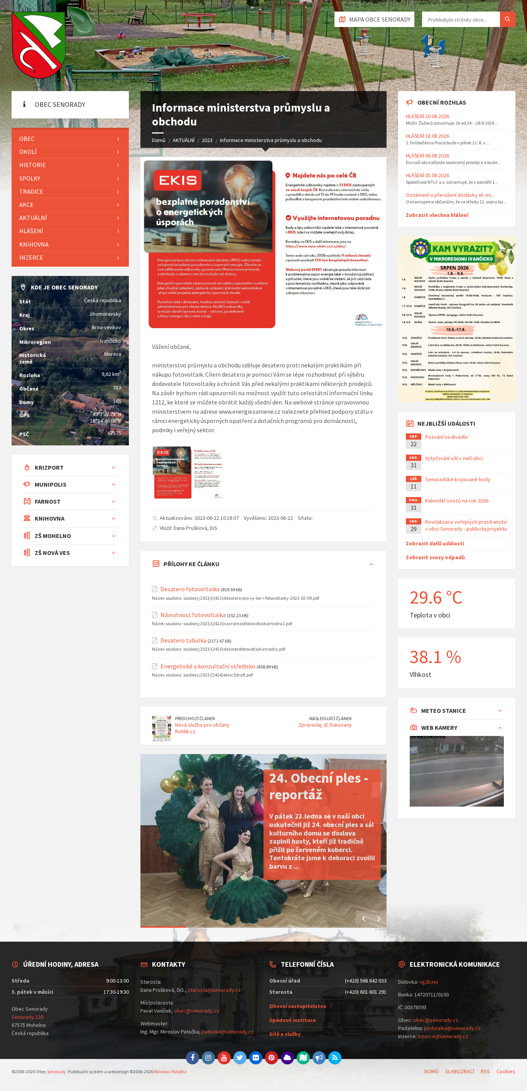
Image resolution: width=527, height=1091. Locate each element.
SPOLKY (29, 178)
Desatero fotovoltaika (190, 589)
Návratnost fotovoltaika (193, 615)
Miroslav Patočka (170, 1071)
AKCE (26, 204)
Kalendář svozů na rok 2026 (456, 500)
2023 (207, 140)
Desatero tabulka (183, 640)
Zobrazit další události (435, 543)
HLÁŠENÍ (31, 231)
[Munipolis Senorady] (319, 1057)
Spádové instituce (292, 1020)
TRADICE (31, 191)
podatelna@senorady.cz (452, 1028)
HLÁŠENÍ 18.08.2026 (427, 135)
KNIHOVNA (34, 244)
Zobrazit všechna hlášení (437, 214)
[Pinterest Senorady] (271, 1057)
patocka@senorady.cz (228, 1031)
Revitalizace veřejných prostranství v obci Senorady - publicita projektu (466, 525)
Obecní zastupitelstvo (297, 1006)
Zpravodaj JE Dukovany (325, 724)
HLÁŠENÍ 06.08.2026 (427, 155)
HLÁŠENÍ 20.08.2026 (427, 116)
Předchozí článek (195, 718)
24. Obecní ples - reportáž (318, 786)
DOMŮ (431, 1071)
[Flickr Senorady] (255, 1057)
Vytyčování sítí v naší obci (454, 458)
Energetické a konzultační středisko (207, 666)
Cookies (506, 1071)
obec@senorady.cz (196, 1010)
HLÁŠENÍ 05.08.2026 (427, 175)
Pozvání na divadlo (446, 436)
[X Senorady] (240, 1057)
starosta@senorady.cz (214, 989)
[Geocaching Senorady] (303, 1057)
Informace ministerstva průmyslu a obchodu (271, 140)
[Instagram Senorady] (208, 1057)
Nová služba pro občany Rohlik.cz (202, 728)
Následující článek (330, 718)
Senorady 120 (27, 1016)
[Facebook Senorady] (192, 1057)
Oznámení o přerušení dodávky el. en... (450, 194)
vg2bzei (428, 981)
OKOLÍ (28, 152)
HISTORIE (32, 165)
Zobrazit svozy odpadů (435, 557)
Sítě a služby (285, 1033)
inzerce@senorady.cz (443, 1036)
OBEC (26, 138)
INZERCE (31, 257)
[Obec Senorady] (39, 45)
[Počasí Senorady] (287, 1057)
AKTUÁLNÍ (183, 140)
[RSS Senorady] (334, 1057)
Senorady (56, 1071)
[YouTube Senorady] (224, 1057)
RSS (485, 1071)
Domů (159, 140)
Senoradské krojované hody (457, 479)
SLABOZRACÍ (459, 1071)
